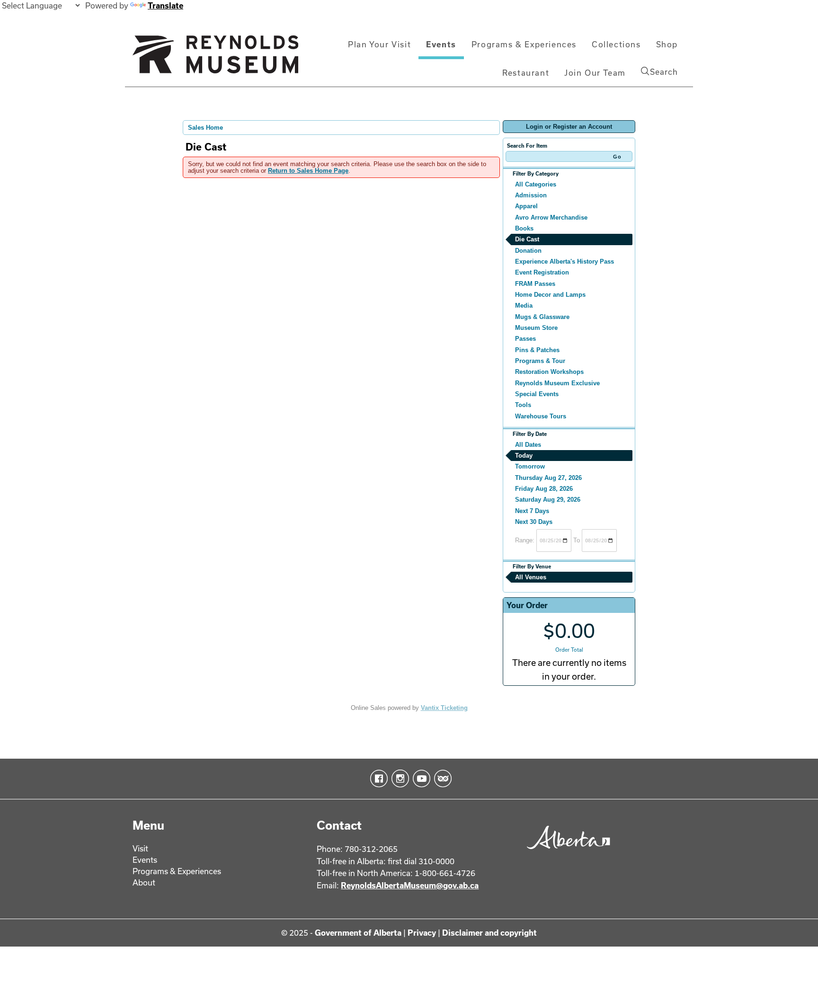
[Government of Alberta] (566, 852)
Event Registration (542, 272)
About (144, 882)
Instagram (398, 778)
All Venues (530, 577)
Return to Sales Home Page (308, 170)
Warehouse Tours (540, 416)
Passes (525, 338)
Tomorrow (530, 466)
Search (664, 71)
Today (524, 455)
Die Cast (527, 239)
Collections (616, 44)
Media (524, 305)
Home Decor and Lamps (550, 294)
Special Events (537, 394)
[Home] (215, 58)
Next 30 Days (533, 521)
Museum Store (536, 327)
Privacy (422, 932)
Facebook (377, 778)
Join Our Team (595, 72)
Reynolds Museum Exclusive (557, 383)
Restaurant (525, 72)
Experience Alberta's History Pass (564, 261)
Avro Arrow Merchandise (551, 217)
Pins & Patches (537, 350)
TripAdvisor (441, 778)
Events (441, 44)
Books (524, 228)
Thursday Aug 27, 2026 (548, 477)
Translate (165, 5)
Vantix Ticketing (444, 707)
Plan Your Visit (379, 44)
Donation (528, 250)
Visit (140, 848)
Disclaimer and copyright (489, 932)
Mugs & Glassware (542, 316)
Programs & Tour (540, 360)
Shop (667, 44)
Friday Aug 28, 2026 (544, 488)
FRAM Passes (535, 283)
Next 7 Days (532, 510)
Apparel (526, 206)
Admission (531, 195)
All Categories (535, 184)
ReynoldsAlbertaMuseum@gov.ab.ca (410, 885)
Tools (523, 404)
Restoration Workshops (549, 371)
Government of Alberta (358, 932)
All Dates (528, 444)
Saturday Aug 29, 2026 (547, 499)
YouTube (419, 778)
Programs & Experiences (524, 44)
